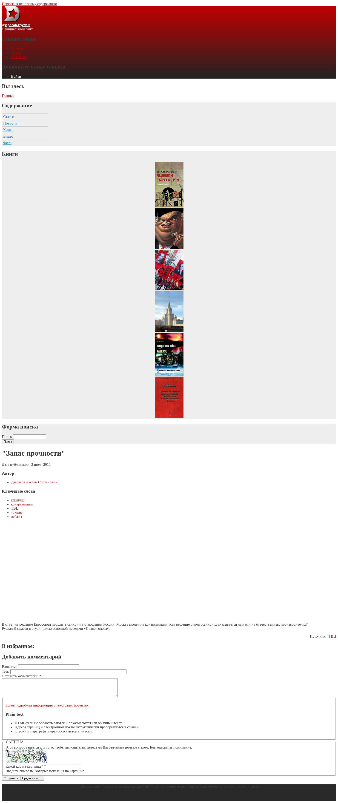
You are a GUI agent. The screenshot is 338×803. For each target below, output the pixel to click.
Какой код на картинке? (26, 766)
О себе (16, 53)
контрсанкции (22, 504)
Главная (17, 49)
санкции (17, 500)
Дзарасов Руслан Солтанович (34, 482)
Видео (8, 136)
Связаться (18, 57)
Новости (10, 123)
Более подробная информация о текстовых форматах (47, 705)
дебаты (16, 517)
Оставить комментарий (21, 676)
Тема (6, 671)
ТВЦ (15, 508)
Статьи (8, 117)
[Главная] (12, 21)
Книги (8, 130)
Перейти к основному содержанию (29, 4)
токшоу (17, 512)
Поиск (7, 437)
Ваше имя (10, 667)
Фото (7, 143)
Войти (16, 76)
